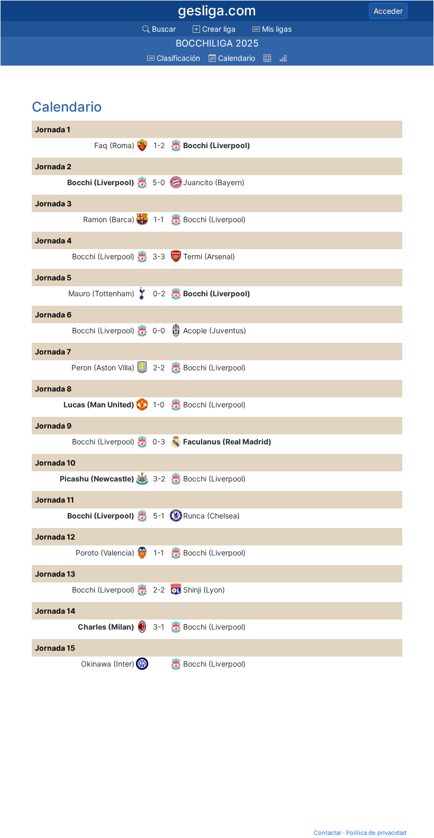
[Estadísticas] (283, 58)
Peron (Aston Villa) (102, 367)
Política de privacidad (376, 832)
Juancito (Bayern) (214, 182)
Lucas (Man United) (99, 404)
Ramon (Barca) (108, 219)
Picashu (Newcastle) (97, 478)
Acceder (388, 10)
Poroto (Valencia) (105, 552)
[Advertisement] (116, 83)
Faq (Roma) (114, 145)
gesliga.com (217, 10)
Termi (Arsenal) (209, 256)
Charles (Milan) (106, 626)
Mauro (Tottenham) (101, 293)
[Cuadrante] (267, 58)
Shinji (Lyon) (204, 589)
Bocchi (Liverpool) (216, 145)
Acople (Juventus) (214, 330)
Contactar (327, 832)
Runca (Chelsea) (211, 515)
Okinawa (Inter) (107, 663)
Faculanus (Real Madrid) (227, 441)
